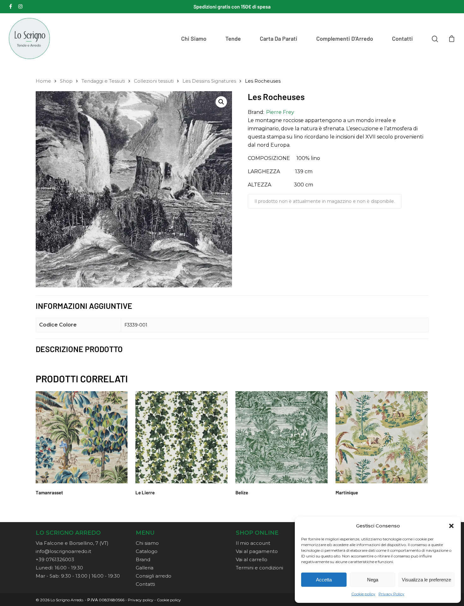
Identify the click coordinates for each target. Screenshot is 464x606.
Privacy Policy (391, 593)
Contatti (402, 38)
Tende (233, 38)
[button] (451, 526)
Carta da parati (278, 38)
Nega (372, 579)
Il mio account (253, 543)
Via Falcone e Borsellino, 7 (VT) (72, 543)
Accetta (324, 579)
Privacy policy (140, 599)
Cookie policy (363, 593)
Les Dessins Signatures (209, 81)
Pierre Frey (280, 112)
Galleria (144, 568)
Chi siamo (193, 38)
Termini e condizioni (259, 568)
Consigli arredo (153, 576)
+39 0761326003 (55, 559)
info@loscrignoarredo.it (63, 551)
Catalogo (147, 551)
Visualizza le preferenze (426, 579)
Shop (66, 81)
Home (43, 81)
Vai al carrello (251, 559)
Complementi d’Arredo (344, 38)
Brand (143, 559)
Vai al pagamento (257, 551)
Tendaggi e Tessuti (103, 81)
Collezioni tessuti (154, 81)
